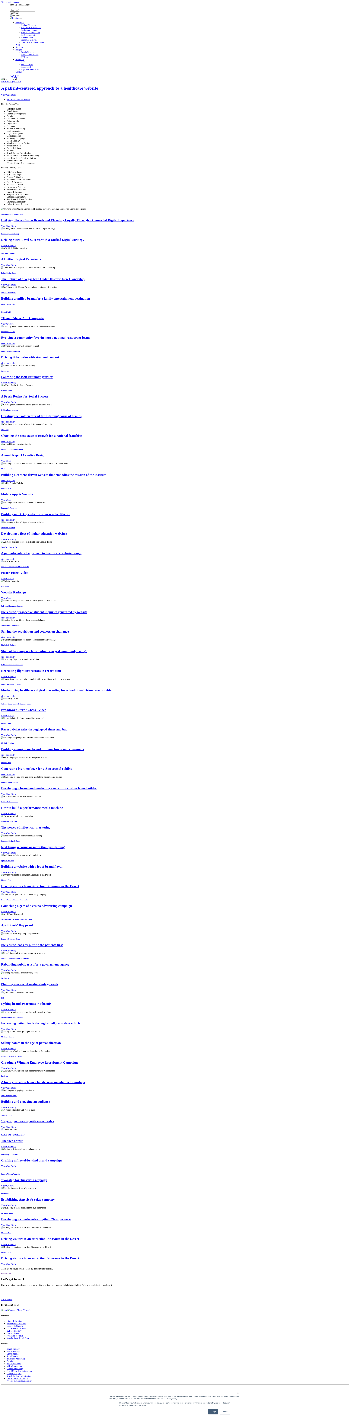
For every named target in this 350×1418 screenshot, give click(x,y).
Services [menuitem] (19, 47)
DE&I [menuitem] (23, 62)
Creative (10, 1361)
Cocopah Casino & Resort (11, 841)
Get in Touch (6, 1299)
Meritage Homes (7, 1037)
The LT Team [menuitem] (27, 64)
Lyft (2, 998)
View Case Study (8, 95)
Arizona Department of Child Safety (15, 567)
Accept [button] (213, 1411)
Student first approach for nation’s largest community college (44, 651)
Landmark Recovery (9, 508)
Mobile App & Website (17, 494)
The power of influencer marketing (25, 827)
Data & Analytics (14, 1373)
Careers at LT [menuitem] (27, 67)
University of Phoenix (9, 1154)
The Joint (4, 430)
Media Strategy (13, 1351)
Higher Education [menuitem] (28, 25)
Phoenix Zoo (6, 763)
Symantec (5, 371)
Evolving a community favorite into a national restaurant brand (46, 337)
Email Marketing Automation (19, 1371)
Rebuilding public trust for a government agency (35, 964)
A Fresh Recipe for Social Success (24, 396)
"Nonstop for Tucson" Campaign (24, 1180)
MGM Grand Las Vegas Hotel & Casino (16, 919)
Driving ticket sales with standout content (30, 357)
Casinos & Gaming (15, 1326)
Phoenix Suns (6, 723)
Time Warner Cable (9, 1096)
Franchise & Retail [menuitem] (29, 40)
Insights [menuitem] (18, 50)
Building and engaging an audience (25, 1101)
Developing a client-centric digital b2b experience (36, 1219)
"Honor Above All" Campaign (22, 318)
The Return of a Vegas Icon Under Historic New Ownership (42, 279)
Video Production (14, 1366)
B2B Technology (14, 1331)
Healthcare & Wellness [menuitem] (31, 27)
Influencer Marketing (16, 1359)
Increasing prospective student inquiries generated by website (44, 612)
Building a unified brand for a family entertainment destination (45, 298)
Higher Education (14, 1321)
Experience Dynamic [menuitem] (30, 69)
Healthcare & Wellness (16, 1323)
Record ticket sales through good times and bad (34, 729)
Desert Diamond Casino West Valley (15, 900)
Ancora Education (8, 528)
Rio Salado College (8, 645)
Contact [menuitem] (18, 72)
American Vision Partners (11, 684)
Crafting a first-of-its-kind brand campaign (31, 1160)
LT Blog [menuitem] (24, 57)
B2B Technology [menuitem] (28, 35)
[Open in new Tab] (11, 76)
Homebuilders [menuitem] (27, 37)
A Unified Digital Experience (21, 259)
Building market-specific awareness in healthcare (35, 514)
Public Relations (14, 1363)
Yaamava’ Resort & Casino (11, 1057)
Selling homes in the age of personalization (31, 1043)
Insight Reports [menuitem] (27, 52)
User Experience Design (17, 1378)
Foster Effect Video (14, 572)
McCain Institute (7, 469)
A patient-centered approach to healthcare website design (41, 553)
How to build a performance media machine (32, 808)
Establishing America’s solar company (28, 1199)
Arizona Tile (6, 488)
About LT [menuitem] (19, 59)
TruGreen (5, 978)
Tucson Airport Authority (11, 1174)
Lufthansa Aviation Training (12, 665)
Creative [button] (15, 99)
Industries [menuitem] (19, 22)
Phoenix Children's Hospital (12, 449)
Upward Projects (7, 861)
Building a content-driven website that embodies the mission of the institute (53, 475)
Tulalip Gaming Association (12, 214)
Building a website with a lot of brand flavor (32, 866)
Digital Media (12, 1354)
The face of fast (12, 1141)
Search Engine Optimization (19, 1376)
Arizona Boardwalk (8, 293)
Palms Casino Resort (9, 273)
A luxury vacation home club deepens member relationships (43, 1082)
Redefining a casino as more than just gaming (33, 847)
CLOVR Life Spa (7, 743)
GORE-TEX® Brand (9, 821)
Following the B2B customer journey (27, 377)
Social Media (12, 1356)
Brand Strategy (13, 1349)
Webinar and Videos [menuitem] (29, 54)
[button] (175, 104)
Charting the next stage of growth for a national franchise (41, 435)
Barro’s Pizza (6, 390)
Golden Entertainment (9, 410)
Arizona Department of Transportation (16, 704)
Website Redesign (13, 592)
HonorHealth (6, 312)
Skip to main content (10, 2)
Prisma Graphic (7, 1213)
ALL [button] (9, 99)
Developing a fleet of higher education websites (34, 533)
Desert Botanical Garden (10, 351)
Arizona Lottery (7, 1115)
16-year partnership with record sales (27, 1121)
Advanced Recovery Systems (12, 1017)
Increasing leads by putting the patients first (32, 945)
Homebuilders (13, 1333)
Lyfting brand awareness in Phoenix (26, 1003)
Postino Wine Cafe (8, 332)
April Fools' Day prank (17, 925)
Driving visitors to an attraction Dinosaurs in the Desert (40, 886)
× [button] (238, 1392)
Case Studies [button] (24, 99)
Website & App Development (19, 1381)
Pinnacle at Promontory (10, 782)
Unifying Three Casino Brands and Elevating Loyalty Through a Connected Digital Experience (67, 220)
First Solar (5, 1194)
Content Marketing (15, 1368)
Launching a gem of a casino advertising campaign (36, 906)
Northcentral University (10, 625)
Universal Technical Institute (12, 606)
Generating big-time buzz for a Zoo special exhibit (36, 768)
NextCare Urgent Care (11, 81)
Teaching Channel (8, 253)
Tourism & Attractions (16, 1328)
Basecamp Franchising (10, 234)
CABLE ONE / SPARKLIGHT (12, 1135)
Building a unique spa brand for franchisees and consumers (42, 749)
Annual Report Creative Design (23, 455)
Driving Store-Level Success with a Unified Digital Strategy (42, 239)
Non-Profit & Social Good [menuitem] (32, 42)
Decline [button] (225, 1411)
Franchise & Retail (15, 1336)
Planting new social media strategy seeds (29, 984)
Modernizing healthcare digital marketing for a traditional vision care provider (57, 690)
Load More (6, 1273)
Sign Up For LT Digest (20, 5)
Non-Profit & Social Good (18, 1338)
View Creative (7, 324)
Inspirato (4, 1076)
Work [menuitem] (17, 45)
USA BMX (5, 586)
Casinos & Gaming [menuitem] (29, 30)
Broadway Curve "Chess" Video (23, 710)
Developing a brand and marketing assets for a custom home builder (49, 788)
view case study (8, 304)
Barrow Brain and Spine (10, 939)
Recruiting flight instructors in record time (31, 670)
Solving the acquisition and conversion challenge (35, 631)
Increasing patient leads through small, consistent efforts (40, 1023)
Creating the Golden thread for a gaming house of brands (41, 416)
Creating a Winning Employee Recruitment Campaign (39, 1062)
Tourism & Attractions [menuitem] (30, 32)
